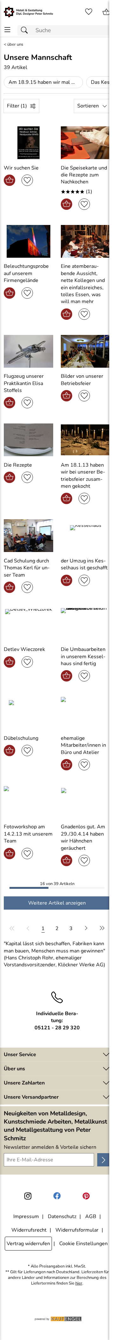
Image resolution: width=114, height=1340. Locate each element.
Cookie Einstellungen (83, 1243)
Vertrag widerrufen (28, 1243)
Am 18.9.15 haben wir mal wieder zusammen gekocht (46, 82)
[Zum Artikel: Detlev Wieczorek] (28, 624)
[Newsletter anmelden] (103, 1159)
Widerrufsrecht (29, 1230)
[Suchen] (26, 30)
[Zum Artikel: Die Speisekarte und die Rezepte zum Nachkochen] (85, 142)
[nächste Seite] (86, 928)
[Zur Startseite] (28, 12)
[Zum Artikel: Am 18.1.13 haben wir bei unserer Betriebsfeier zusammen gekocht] (85, 439)
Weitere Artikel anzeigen (57, 903)
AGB (90, 1216)
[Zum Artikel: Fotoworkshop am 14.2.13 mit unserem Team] (28, 801)
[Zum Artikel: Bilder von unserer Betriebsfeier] (85, 351)
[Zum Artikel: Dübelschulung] (28, 713)
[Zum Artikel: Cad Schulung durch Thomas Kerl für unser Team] (28, 535)
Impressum (26, 1216)
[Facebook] (57, 1196)
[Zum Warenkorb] (106, 12)
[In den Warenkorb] (9, 180)
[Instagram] (28, 1196)
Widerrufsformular (76, 1230)
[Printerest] (86, 1196)
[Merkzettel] (88, 12)
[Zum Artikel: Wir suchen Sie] (28, 142)
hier (78, 1283)
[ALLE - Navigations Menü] (7, 29)
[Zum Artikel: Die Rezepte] (28, 439)
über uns (15, 44)
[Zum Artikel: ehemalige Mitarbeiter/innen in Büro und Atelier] (85, 713)
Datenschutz (62, 1216)
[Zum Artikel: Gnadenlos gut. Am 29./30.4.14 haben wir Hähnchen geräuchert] (85, 801)
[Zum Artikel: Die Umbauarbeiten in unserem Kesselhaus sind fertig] (85, 624)
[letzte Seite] (101, 928)
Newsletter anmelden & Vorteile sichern (50, 1147)
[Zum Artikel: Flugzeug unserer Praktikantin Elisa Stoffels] (28, 351)
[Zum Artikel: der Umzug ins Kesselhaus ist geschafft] (85, 535)
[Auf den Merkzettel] (27, 180)
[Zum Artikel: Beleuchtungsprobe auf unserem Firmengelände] (28, 241)
